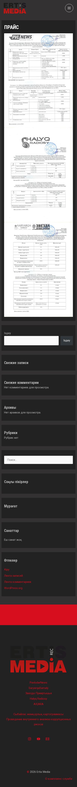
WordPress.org (13, 588)
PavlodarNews (38, 682)
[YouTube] (38, 739)
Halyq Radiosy (38, 698)
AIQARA (39, 704)
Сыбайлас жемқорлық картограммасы (38, 714)
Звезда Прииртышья (38, 693)
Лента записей (13, 575)
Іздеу (7, 333)
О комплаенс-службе (58, 778)
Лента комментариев (17, 582)
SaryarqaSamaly (38, 688)
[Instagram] (29, 739)
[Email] (47, 739)
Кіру (6, 569)
